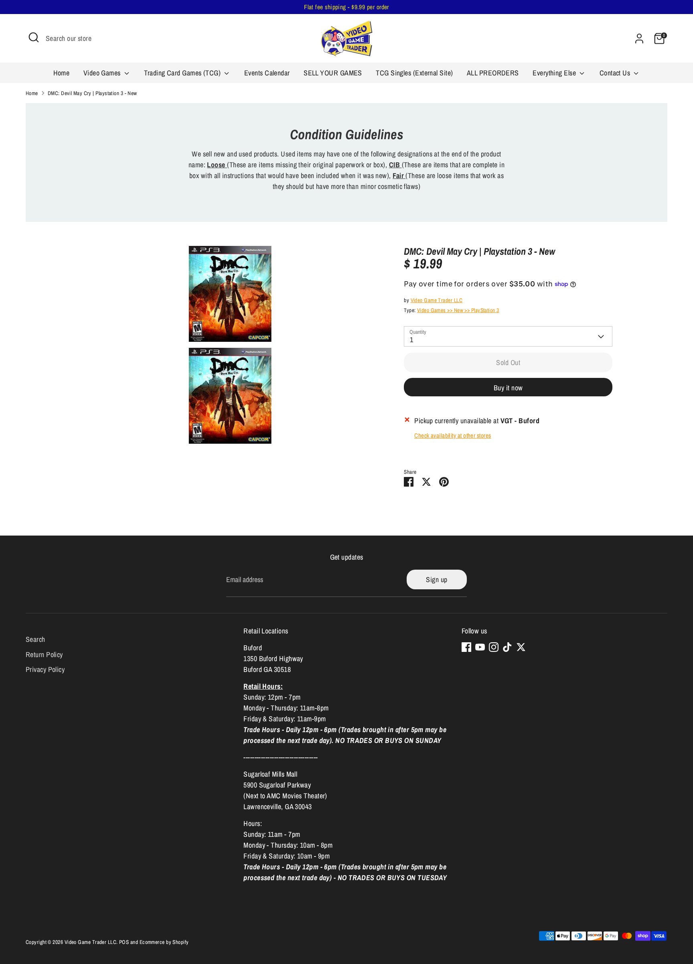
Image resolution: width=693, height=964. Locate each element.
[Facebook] (466, 647)
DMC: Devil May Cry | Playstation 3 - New (92, 93)
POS (124, 942)
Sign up (436, 579)
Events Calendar (267, 73)
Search (35, 639)
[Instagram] (493, 647)
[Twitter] (521, 647)
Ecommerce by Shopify (164, 942)
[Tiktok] (507, 647)
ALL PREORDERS (493, 73)
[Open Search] (34, 37)
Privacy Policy (45, 669)
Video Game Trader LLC (436, 300)
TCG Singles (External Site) (414, 73)
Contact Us (616, 73)
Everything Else (555, 73)
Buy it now (508, 388)
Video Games (102, 73)
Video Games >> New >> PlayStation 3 (458, 310)
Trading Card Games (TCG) (183, 73)
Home (61, 73)
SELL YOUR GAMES (333, 73)
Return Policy (44, 654)
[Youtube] (480, 647)
